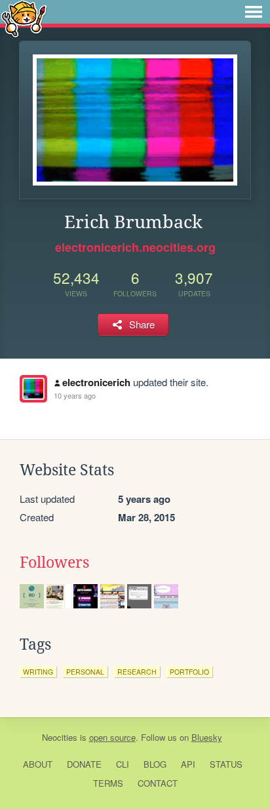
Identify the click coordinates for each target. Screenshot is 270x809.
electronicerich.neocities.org (135, 247)
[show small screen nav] (253, 12)
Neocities (59, 737)
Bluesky (206, 737)
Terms (108, 783)
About (37, 764)
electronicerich (96, 382)
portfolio (189, 672)
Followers (54, 562)
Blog (155, 764)
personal (85, 672)
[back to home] (24, 18)
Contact (158, 783)
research (137, 672)
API (188, 764)
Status (226, 764)
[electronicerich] (33, 389)
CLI (122, 764)
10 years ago (75, 395)
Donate (84, 764)
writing (38, 672)
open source (112, 737)
